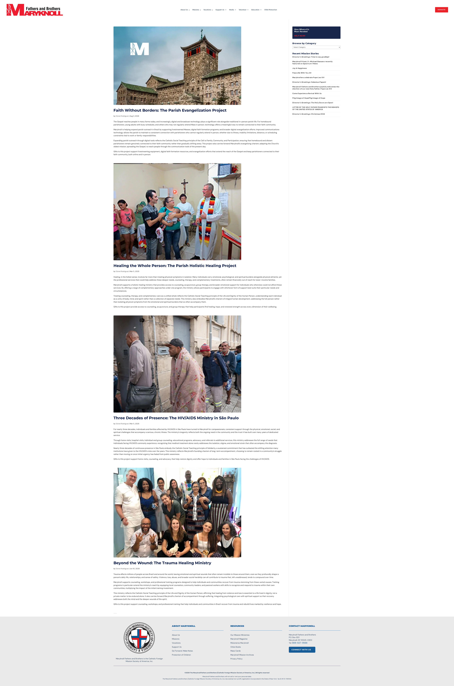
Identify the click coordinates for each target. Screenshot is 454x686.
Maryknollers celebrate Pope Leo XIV (308, 77)
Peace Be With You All (301, 73)
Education (255, 10)
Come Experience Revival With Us (307, 93)
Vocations (207, 10)
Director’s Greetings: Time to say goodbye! (310, 57)
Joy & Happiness (299, 68)
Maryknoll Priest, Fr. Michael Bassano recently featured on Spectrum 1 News (312, 62)
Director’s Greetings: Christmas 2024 (308, 114)
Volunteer (242, 10)
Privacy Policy (236, 659)
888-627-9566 (299, 642)
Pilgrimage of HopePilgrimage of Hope (308, 98)
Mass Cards (235, 651)
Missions (195, 10)
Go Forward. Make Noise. (182, 651)
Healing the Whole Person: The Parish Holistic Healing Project (175, 265)
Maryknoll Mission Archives (242, 655)
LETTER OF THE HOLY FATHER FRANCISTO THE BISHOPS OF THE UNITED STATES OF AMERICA (315, 108)
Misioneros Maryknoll (239, 643)
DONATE (441, 10)
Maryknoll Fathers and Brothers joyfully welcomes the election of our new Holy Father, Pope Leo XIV (315, 88)
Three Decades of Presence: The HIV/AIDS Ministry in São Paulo (176, 418)
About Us (184, 10)
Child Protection (270, 10)
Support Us (220, 10)
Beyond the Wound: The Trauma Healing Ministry (162, 563)
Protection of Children (181, 655)
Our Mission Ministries (239, 635)
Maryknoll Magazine (238, 639)
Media (231, 10)
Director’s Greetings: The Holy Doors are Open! (312, 103)
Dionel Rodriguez (122, 116)
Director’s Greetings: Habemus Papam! (309, 82)
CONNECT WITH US (301, 650)
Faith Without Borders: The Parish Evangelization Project (170, 110)
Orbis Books (235, 647)
